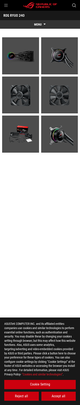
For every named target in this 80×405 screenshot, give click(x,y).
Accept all (58, 396)
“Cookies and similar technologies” (42, 374)
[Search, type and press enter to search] (74, 5)
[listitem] (20, 55)
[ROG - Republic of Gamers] (40, 5)
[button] (6, 5)
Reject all (21, 396)
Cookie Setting (40, 384)
